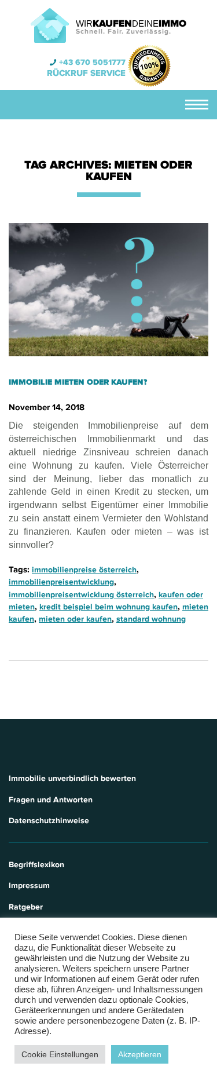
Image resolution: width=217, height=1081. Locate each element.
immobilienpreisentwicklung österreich (81, 595)
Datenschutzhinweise (49, 821)
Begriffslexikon (36, 865)
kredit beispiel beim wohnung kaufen (108, 607)
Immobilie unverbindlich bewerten (72, 778)
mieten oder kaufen (75, 619)
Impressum (29, 885)
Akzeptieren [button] (139, 1054)
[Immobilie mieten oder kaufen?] (108, 289)
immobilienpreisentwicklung (61, 582)
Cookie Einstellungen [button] (59, 1054)
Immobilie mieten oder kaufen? (78, 382)
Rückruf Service (86, 73)
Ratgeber (26, 907)
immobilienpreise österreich (84, 570)
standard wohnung (151, 619)
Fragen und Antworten (51, 800)
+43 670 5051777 (92, 62)
